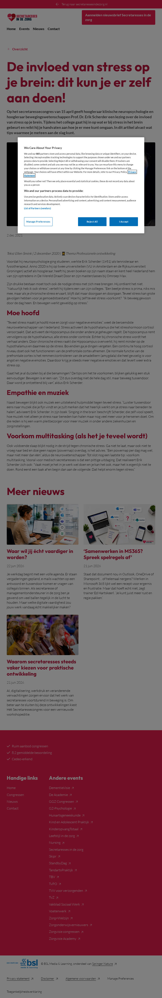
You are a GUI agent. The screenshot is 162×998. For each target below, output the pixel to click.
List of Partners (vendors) (37, 208)
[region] (81, 185)
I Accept (123, 221)
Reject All (92, 221)
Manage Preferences (38, 221)
